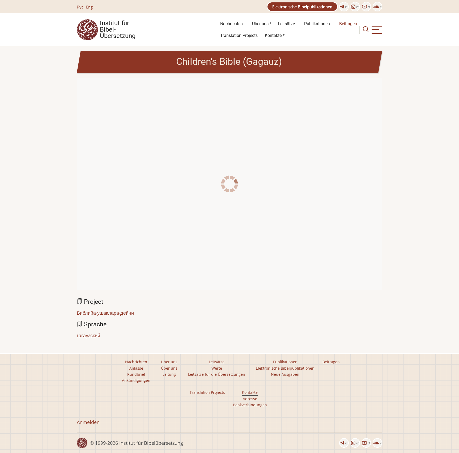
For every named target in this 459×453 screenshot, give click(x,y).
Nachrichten (231, 23)
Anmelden (88, 422)
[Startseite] (87, 29)
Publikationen (317, 23)
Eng (89, 7)
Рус (80, 7)
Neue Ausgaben (285, 374)
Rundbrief (136, 374)
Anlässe (136, 368)
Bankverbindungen (250, 404)
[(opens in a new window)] (344, 6)
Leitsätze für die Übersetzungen (216, 374)
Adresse (250, 398)
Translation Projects (239, 35)
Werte (216, 368)
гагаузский (88, 335)
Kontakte (273, 35)
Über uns (260, 23)
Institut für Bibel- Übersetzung (117, 29)
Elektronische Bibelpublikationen (302, 6)
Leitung (169, 374)
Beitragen (348, 23)
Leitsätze (286, 23)
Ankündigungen (136, 380)
